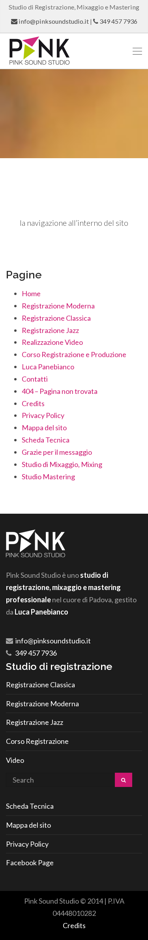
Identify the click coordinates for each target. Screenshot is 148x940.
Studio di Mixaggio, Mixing (62, 464)
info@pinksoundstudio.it (54, 21)
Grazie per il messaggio (57, 452)
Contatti (35, 378)
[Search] (123, 780)
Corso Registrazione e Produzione (74, 354)
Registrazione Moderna (58, 305)
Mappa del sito (44, 427)
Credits (33, 403)
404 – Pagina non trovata (59, 391)
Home (31, 293)
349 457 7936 (118, 21)
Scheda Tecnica (45, 439)
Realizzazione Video (52, 342)
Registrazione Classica (56, 318)
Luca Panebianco (48, 366)
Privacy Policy (43, 415)
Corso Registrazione (37, 741)
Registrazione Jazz (50, 330)
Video (15, 760)
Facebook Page (30, 862)
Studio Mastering (48, 476)
